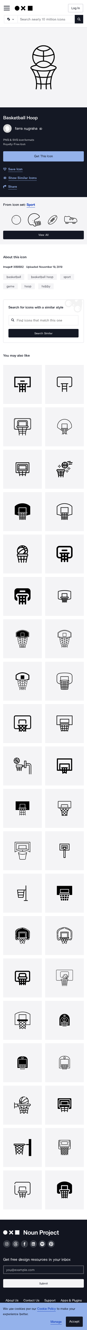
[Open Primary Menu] (7, 8)
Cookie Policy (46, 1309)
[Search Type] (10, 19)
